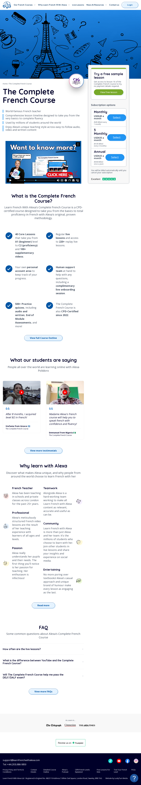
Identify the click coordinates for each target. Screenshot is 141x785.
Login (130, 5)
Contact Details (34, 771)
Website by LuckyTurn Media (116, 778)
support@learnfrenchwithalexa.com (21, 760)
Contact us (114, 5)
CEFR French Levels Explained (82, 771)
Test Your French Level (120, 771)
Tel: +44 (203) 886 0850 (14, 764)
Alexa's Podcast (65, 771)
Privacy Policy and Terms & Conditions (13, 771)
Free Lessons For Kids (103, 771)
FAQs (133, 770)
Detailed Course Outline (49, 771)
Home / (6, 84)
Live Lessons (78, 5)
